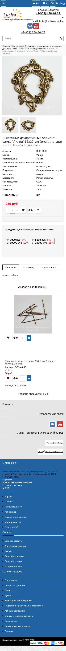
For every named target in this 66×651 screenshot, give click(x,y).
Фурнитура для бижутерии (18, 600)
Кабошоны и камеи (15, 610)
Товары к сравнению (15, 517)
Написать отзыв (33, 145)
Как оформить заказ (15, 546)
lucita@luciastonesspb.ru (51, 21)
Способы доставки (14, 556)
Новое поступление (15, 585)
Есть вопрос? (12, 527)
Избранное (10, 512)
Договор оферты (13, 541)
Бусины (8, 595)
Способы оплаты (13, 561)
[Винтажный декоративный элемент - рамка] (32, 85)
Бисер (8, 590)
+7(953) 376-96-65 (33, 32)
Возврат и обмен (13, 566)
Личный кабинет (13, 506)
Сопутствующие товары (17, 626)
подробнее (7, 479)
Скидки (8, 551)
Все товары (11, 580)
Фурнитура (17, 46)
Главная (6, 46)
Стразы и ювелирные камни (19, 616)
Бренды (9, 631)
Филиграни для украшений (32, 48)
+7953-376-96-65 (54, 443)
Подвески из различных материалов (24, 605)
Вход (62, 3)
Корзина (9, 496)
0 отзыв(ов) (18, 145)
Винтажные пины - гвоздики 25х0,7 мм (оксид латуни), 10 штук (29, 362)
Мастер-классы (13, 522)
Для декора (11, 621)
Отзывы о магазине (13, 485)
